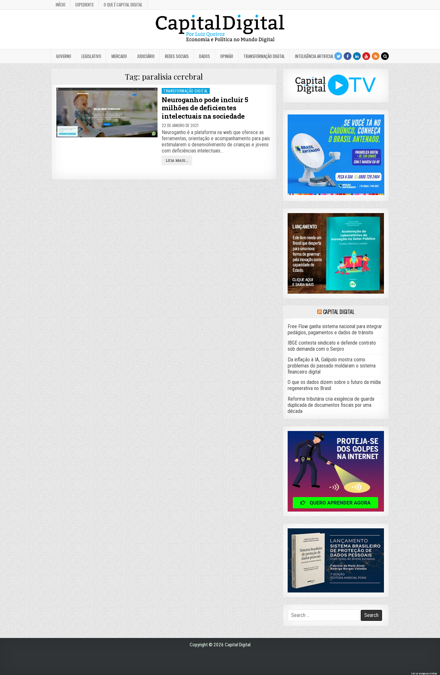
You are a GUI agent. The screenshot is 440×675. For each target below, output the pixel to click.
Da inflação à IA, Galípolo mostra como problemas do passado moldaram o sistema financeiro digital (332, 366)
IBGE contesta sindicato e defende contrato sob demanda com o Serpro (332, 346)
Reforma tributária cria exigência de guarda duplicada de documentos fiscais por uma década (331, 405)
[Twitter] (338, 56)
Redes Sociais (177, 56)
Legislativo (91, 56)
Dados (204, 56)
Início (60, 4)
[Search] (385, 56)
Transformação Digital (264, 56)
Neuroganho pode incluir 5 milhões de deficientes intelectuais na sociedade (205, 107)
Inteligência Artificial (314, 56)
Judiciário (146, 56)
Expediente (84, 4)
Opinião (226, 56)
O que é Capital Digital (123, 4)
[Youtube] (366, 56)
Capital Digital (338, 312)
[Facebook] (347, 56)
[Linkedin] (357, 56)
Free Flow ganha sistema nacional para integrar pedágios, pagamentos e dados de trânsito (335, 329)
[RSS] (375, 56)
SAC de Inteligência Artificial (424, 673)
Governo (63, 56)
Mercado (119, 56)
